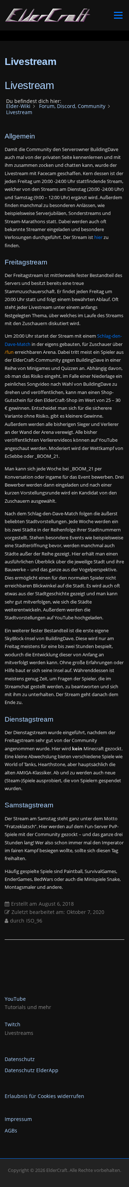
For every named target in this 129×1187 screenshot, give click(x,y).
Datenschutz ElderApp (31, 1070)
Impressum (18, 1119)
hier (98, 237)
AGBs (11, 1130)
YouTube (15, 998)
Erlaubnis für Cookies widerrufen (44, 1096)
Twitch (12, 1024)
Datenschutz (20, 1059)
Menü (118, 15)
